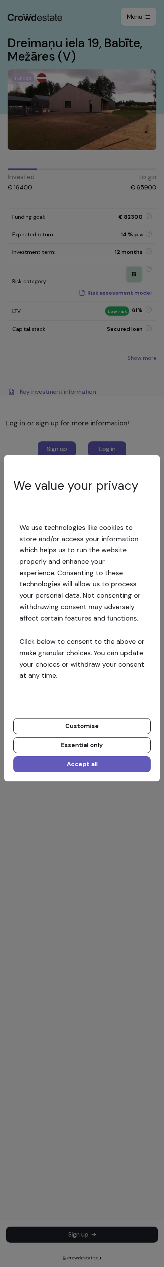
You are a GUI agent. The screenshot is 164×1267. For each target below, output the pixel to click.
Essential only (82, 745)
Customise (82, 726)
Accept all (82, 764)
